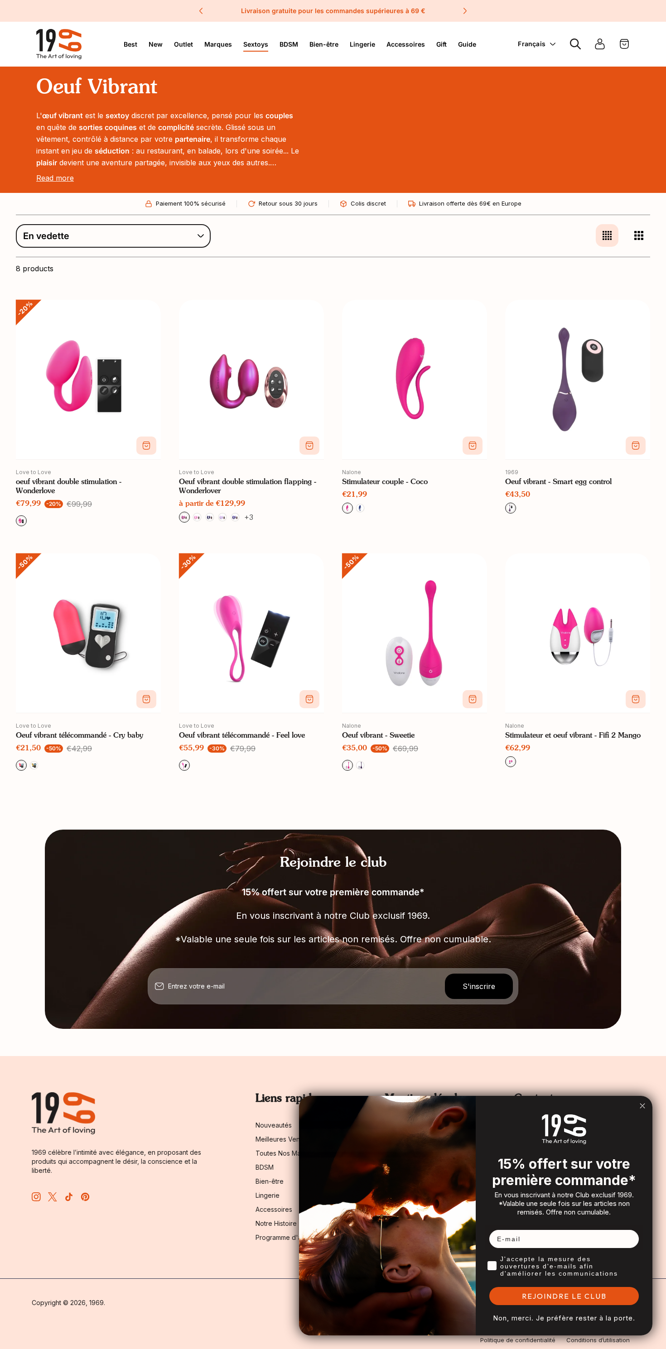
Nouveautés (274, 1125)
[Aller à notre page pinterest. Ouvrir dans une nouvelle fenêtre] (85, 1196)
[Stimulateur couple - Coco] (414, 379)
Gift (441, 44)
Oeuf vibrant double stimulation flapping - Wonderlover (247, 487)
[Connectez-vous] (599, 43)
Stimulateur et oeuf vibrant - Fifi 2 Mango (573, 735)
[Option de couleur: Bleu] (209, 517)
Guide (467, 44)
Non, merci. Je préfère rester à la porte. (564, 1318)
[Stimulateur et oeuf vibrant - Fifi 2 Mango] (577, 633)
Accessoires (405, 44)
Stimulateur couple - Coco (385, 482)
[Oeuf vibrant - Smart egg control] (577, 379)
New (156, 44)
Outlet (183, 44)
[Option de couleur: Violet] (360, 765)
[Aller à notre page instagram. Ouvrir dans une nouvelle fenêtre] (36, 1196)
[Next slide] (465, 11)
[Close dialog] (642, 1105)
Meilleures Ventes (282, 1139)
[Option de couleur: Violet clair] (222, 517)
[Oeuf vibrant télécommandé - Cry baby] (88, 633)
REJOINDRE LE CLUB (564, 1296)
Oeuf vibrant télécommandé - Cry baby (79, 735)
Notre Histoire (276, 1223)
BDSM (289, 44)
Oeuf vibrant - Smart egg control (558, 482)
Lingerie (362, 44)
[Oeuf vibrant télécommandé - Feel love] (251, 633)
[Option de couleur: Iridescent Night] (235, 517)
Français (531, 44)
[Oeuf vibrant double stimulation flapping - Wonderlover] (251, 379)
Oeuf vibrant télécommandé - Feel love (242, 735)
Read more (55, 177)
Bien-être (323, 44)
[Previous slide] (201, 11)
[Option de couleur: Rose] (197, 517)
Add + (146, 446)
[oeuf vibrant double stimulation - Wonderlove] (88, 379)
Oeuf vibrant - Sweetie (378, 735)
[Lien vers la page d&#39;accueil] (63, 1113)
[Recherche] (575, 43)
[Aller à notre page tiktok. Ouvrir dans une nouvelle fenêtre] (68, 1196)
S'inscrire (479, 986)
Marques (218, 44)
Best (130, 44)
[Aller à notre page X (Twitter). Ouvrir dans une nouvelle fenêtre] (52, 1196)
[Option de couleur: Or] (34, 765)
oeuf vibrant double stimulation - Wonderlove (68, 487)
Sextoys (255, 44)
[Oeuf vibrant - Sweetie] (414, 633)
